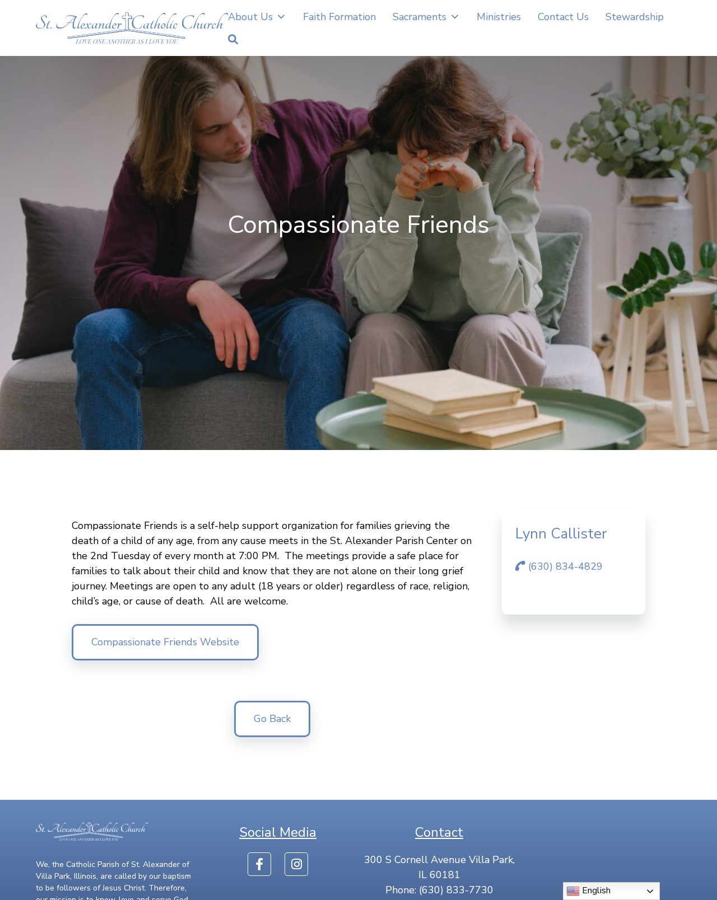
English (595, 890)
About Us (250, 17)
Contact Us (563, 17)
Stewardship (635, 17)
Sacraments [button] (419, 17)
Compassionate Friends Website (165, 642)
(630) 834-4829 (564, 566)
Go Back (272, 718)
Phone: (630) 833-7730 (439, 890)
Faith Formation (339, 17)
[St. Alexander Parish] (132, 28)
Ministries (499, 17)
